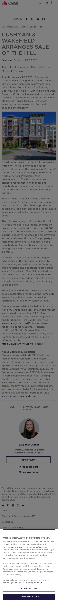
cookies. (41, 583)
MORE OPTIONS (29, 588)
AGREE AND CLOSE (29, 596)
